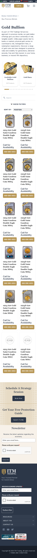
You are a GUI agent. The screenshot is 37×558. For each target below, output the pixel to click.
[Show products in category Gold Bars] (27, 68)
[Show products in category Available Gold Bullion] (10, 68)
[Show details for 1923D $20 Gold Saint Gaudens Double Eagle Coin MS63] (27, 165)
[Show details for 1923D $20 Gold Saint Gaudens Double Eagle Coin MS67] (27, 340)
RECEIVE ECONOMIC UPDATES (12, 486)
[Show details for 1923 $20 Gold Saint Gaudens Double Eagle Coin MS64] (10, 209)
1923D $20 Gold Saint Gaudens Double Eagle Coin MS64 (27, 223)
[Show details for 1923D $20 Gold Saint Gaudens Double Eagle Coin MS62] (27, 121)
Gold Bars (28, 77)
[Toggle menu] (34, 5)
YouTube (8, 529)
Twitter (12, 529)
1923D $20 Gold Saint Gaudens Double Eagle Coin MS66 (27, 310)
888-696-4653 (9, 152)
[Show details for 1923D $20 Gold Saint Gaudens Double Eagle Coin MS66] (27, 296)
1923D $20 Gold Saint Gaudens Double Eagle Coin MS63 (27, 179)
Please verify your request (11, 445)
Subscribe (6, 460)
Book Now (18, 398)
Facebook (4, 529)
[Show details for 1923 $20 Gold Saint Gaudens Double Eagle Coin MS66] (10, 296)
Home (4, 16)
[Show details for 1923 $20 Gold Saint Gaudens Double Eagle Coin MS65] (10, 252)
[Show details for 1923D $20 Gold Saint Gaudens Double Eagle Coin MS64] (27, 209)
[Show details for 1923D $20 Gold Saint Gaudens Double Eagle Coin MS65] (27, 252)
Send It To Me (18, 420)
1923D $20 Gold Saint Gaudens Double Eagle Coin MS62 (27, 135)
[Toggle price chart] (18, 1)
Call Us (18, 6)
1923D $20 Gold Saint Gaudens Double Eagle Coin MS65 (27, 267)
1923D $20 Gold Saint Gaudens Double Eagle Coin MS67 (27, 354)
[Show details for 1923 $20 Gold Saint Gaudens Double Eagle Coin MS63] (10, 165)
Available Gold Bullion (10, 78)
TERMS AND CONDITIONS (19, 553)
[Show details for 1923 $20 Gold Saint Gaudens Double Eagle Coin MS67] (10, 340)
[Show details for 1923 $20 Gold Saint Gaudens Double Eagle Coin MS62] (10, 121)
